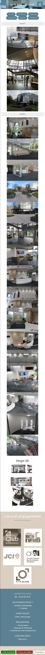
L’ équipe (22, 608)
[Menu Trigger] (40, 4)
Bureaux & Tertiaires (22, 628)
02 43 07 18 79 (24, 597)
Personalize (39, 652)
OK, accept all (8, 652)
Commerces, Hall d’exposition (22, 631)
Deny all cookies (25, 652)
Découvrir (22, 639)
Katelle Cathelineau (22, 606)
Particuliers (22, 625)
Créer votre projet (22, 617)
